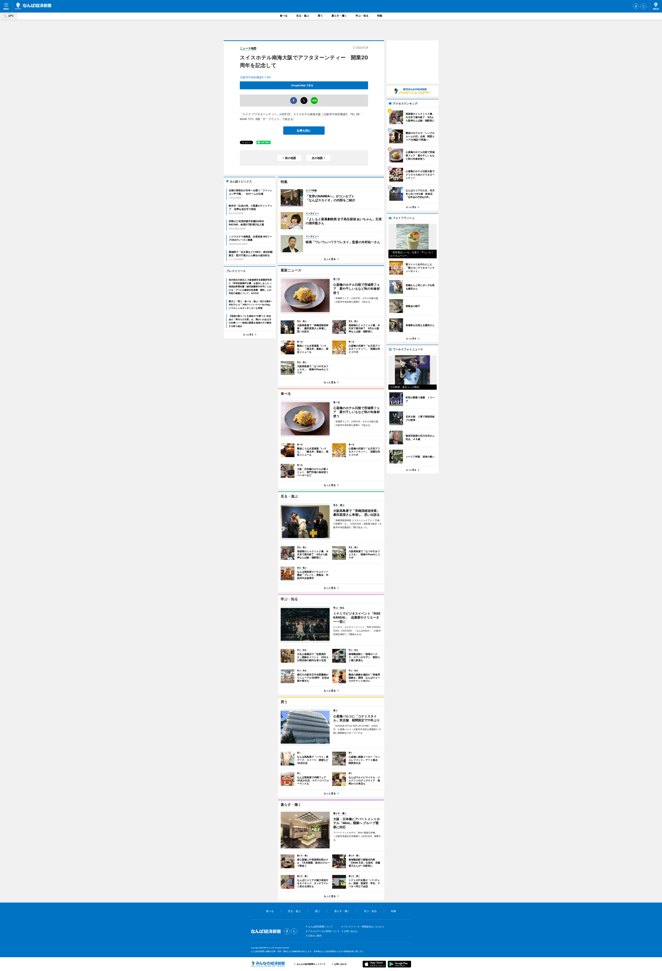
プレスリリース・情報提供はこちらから (364, 926)
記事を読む (304, 130)
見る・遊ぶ (302, 15)
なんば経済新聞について (320, 926)
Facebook (636, 6)
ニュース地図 (248, 48)
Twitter (643, 6)
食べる (284, 15)
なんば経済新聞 (33, 6)
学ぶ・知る (362, 15)
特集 (379, 15)
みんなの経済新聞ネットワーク (268, 964)
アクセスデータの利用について (323, 931)
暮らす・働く (339, 15)
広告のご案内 (315, 935)
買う (320, 15)
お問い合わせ (350, 931)
